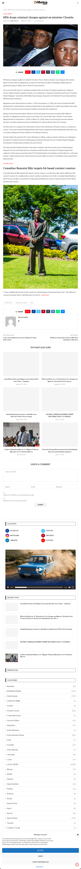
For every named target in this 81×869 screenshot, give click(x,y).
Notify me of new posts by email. (15, 501)
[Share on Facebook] (33, 72)
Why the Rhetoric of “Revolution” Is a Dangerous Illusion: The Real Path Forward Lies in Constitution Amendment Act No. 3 (46, 617)
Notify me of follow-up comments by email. (18, 495)
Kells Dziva (14, 21)
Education (41, 725)
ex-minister (8, 303)
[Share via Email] (63, 72)
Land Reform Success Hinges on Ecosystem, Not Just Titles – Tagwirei (45, 604)
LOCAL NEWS (41, 764)
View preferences (40, 862)
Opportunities (41, 784)
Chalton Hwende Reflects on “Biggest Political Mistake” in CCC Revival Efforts (46, 656)
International (41, 750)
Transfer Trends (41, 828)
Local (41, 760)
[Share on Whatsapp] (58, 72)
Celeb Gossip (41, 696)
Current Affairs (41, 721)
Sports (41, 813)
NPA (32, 303)
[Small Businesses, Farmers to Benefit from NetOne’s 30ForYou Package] (21, 399)
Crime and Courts (41, 716)
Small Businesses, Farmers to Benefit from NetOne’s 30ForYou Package (46, 629)
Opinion (41, 779)
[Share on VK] (53, 72)
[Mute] (69, 587)
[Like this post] (28, 72)
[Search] (78, 3)
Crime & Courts (41, 711)
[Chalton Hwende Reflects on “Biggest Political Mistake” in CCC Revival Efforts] (21, 435)
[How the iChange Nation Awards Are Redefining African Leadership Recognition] (60, 435)
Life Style (41, 755)
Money (41, 769)
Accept (40, 850)
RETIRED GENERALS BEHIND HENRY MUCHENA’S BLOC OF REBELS (45, 642)
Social (41, 799)
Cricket (41, 706)
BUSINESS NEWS (41, 691)
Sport (41, 808)
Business (41, 686)
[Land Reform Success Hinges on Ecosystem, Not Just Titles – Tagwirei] (21, 364)
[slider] (39, 587)
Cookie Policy (39, 866)
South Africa (41, 803)
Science (41, 794)
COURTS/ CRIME (41, 701)
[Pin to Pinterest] (43, 72)
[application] (40, 570)
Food (41, 740)
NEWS (41, 774)
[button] (78, 835)
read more (45, 295)
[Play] (8, 587)
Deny (40, 856)
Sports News (41, 818)
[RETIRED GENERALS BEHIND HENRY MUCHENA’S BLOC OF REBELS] (60, 399)
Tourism (41, 823)
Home (5, 10)
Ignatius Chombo (21, 303)
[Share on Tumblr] (48, 72)
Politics (41, 789)
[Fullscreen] (73, 587)
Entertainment (41, 730)
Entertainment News (41, 735)
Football (41, 745)
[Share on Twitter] (38, 72)
